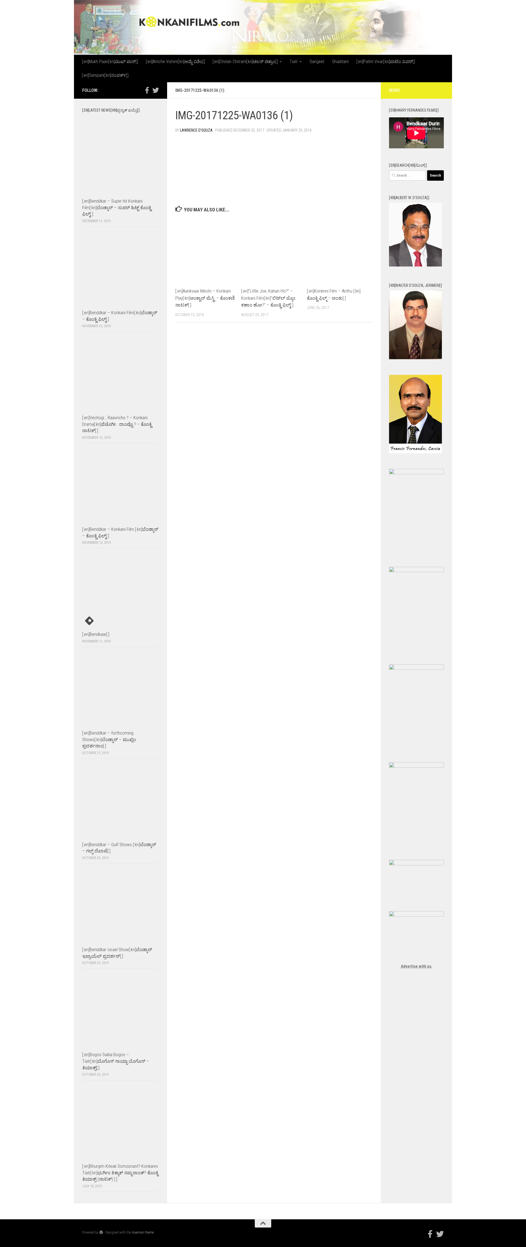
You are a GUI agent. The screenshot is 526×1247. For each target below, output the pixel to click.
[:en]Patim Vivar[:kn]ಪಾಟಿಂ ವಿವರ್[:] (385, 61)
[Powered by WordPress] (101, 1232)
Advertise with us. (416, 966)
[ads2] (416, 766)
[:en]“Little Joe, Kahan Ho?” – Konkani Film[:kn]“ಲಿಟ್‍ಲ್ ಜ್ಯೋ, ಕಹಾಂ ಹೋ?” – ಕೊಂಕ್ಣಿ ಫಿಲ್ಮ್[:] (268, 298)
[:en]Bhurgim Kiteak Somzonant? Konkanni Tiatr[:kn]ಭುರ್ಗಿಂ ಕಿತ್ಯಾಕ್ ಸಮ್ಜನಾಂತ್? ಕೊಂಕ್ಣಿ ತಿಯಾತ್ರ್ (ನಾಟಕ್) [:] (120, 1172)
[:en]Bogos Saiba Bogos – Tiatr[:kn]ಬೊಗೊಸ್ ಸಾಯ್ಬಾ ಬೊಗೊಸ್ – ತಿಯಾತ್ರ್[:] (115, 1061)
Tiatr (294, 61)
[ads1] (416, 668)
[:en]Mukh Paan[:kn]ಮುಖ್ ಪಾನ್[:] (110, 61)
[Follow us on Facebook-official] (147, 90)
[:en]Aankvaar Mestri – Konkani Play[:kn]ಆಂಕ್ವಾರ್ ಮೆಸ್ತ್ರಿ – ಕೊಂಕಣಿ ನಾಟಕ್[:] (205, 298)
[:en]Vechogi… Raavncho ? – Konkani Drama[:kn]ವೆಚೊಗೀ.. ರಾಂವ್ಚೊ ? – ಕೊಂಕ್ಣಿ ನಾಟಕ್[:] (117, 424)
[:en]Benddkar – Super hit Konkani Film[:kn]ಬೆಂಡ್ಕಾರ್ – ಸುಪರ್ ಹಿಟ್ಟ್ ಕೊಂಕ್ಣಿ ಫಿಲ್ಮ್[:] (116, 207)
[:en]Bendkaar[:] (95, 634)
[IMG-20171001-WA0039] (415, 357)
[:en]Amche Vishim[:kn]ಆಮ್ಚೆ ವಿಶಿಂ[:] (175, 61)
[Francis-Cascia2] (415, 451)
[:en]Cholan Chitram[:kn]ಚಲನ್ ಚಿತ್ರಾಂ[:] (245, 61)
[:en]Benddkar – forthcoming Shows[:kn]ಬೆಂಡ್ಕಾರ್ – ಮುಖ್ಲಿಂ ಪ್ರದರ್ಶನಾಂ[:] (109, 739)
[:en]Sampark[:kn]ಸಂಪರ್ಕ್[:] (105, 75)
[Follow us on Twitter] (155, 90)
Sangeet (317, 61)
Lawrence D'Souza (196, 130)
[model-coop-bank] (416, 570)
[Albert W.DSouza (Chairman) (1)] (415, 265)
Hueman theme (143, 1232)
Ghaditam (340, 61)
